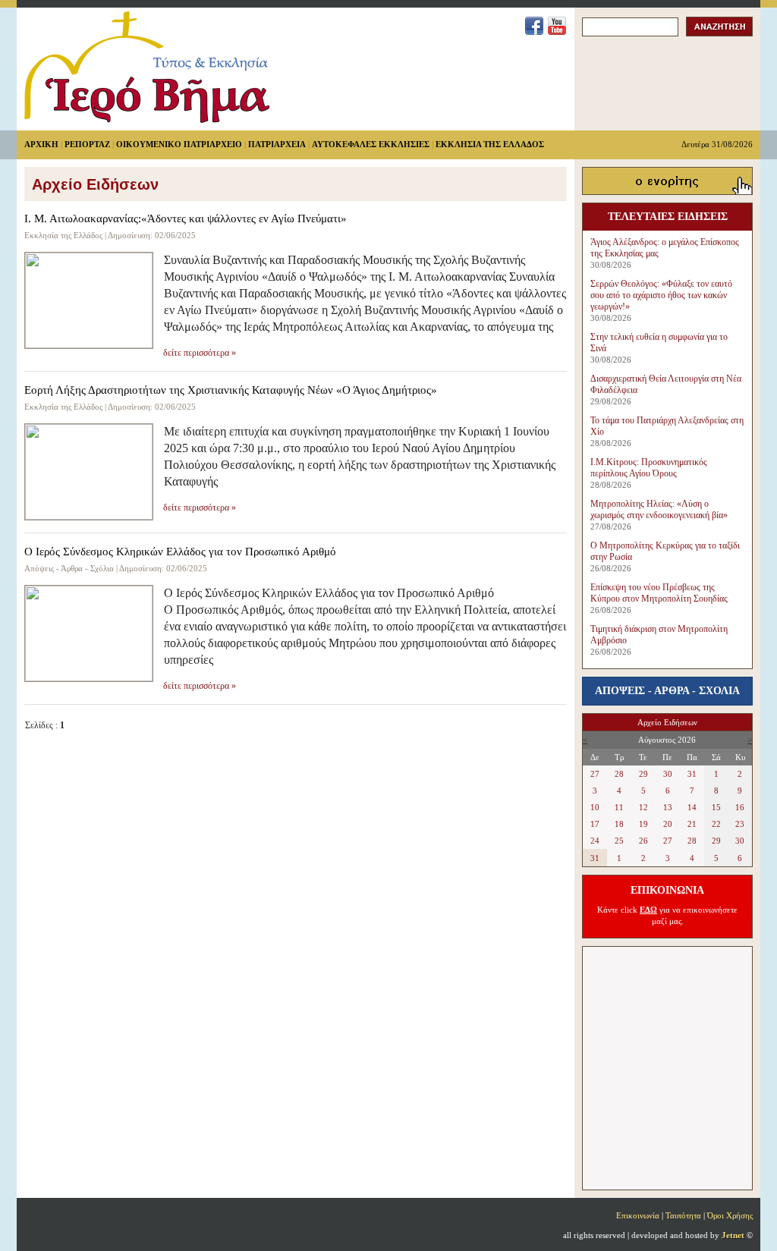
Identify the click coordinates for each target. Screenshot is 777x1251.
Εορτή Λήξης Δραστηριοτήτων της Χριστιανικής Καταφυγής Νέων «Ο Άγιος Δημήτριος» (230, 390)
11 (619, 807)
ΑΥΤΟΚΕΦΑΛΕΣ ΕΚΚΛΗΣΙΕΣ (370, 144)
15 (716, 807)
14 (692, 807)
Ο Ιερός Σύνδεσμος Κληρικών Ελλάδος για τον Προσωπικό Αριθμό (180, 551)
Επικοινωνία (637, 1215)
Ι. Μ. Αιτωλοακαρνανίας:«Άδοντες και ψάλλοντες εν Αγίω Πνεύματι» (185, 218)
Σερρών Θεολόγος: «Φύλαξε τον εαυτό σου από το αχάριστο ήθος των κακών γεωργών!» (661, 295)
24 (594, 840)
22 (716, 823)
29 (643, 773)
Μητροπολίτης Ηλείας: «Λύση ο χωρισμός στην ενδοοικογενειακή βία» (659, 509)
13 (667, 807)
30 (667, 773)
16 (739, 807)
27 (594, 773)
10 (594, 807)
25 (619, 840)
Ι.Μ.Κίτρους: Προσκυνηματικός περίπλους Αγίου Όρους (648, 468)
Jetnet (733, 1235)
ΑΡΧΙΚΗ (41, 144)
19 (643, 823)
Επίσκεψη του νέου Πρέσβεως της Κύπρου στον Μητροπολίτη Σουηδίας (659, 593)
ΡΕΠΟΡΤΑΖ (87, 144)
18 (619, 823)
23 (739, 823)
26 (643, 840)
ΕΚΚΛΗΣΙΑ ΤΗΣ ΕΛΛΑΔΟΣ (490, 144)
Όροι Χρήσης (730, 1215)
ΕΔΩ (648, 909)
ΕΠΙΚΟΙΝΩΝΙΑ (667, 890)
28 (619, 773)
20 (667, 823)
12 (643, 807)
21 (692, 823)
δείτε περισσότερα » (199, 352)
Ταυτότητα (683, 1215)
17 (594, 823)
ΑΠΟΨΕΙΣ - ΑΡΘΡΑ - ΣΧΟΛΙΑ (667, 690)
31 (692, 773)
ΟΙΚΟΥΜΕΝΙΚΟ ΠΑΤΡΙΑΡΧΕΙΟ (179, 144)
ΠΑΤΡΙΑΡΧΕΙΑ (277, 144)
